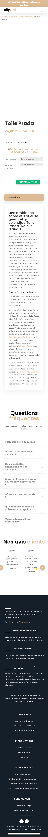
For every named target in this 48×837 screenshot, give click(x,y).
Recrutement (24, 752)
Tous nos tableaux (24, 721)
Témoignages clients (23, 815)
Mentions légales (23, 774)
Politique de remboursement (23, 779)
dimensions (10, 159)
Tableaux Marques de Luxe (22, 16)
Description (15, 197)
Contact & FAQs (23, 806)
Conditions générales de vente (23, 788)
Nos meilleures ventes (24, 730)
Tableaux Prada (25, 346)
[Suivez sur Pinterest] (27, 821)
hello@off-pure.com (21, 622)
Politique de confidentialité (23, 784)
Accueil (5, 16)
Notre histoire (24, 748)
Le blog (24, 757)
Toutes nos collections (24, 726)
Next (42, 567)
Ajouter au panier (28, 182)
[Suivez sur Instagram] (21, 821)
